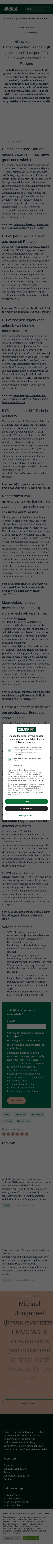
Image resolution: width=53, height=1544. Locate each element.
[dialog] (26, 772)
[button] (26, 766)
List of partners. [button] (39, 780)
